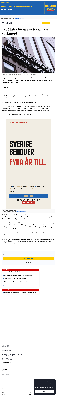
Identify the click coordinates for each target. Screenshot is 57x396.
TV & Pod (4, 390)
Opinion (30, 390)
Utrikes (3, 392)
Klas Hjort (4, 370)
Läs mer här (49, 387)
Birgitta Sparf (4, 381)
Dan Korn (3, 372)
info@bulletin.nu (10, 353)
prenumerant (15, 255)
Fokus (30, 392)
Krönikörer (31, 388)
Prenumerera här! (6, 362)
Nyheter (3, 388)
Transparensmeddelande (19, 18)
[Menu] (3, 23)
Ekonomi (3, 394)
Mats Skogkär (4, 369)
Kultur (30, 394)
